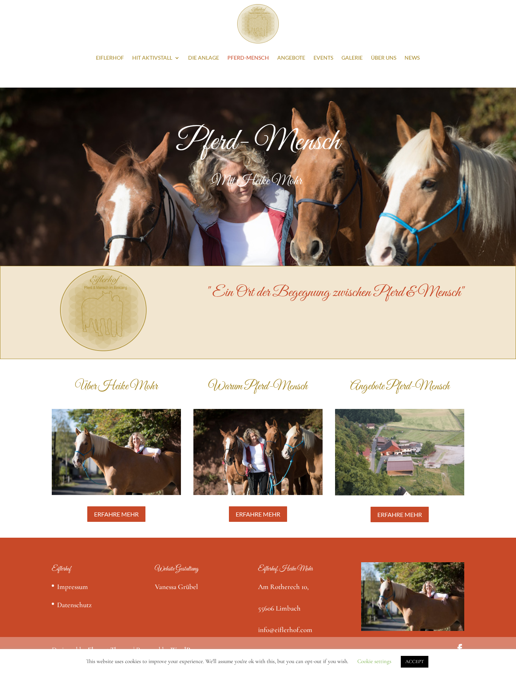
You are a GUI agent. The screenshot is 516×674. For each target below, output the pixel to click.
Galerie (352, 57)
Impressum (72, 586)
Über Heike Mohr (116, 386)
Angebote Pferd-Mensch (400, 386)
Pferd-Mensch (248, 57)
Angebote (291, 57)
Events (323, 57)
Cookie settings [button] (374, 661)
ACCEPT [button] (414, 662)
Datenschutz (74, 604)
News (412, 57)
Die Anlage (203, 57)
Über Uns (383, 57)
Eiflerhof (110, 57)
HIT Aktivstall (152, 57)
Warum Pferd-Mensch (258, 386)
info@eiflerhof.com (285, 629)
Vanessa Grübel (176, 586)
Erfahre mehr (116, 514)
